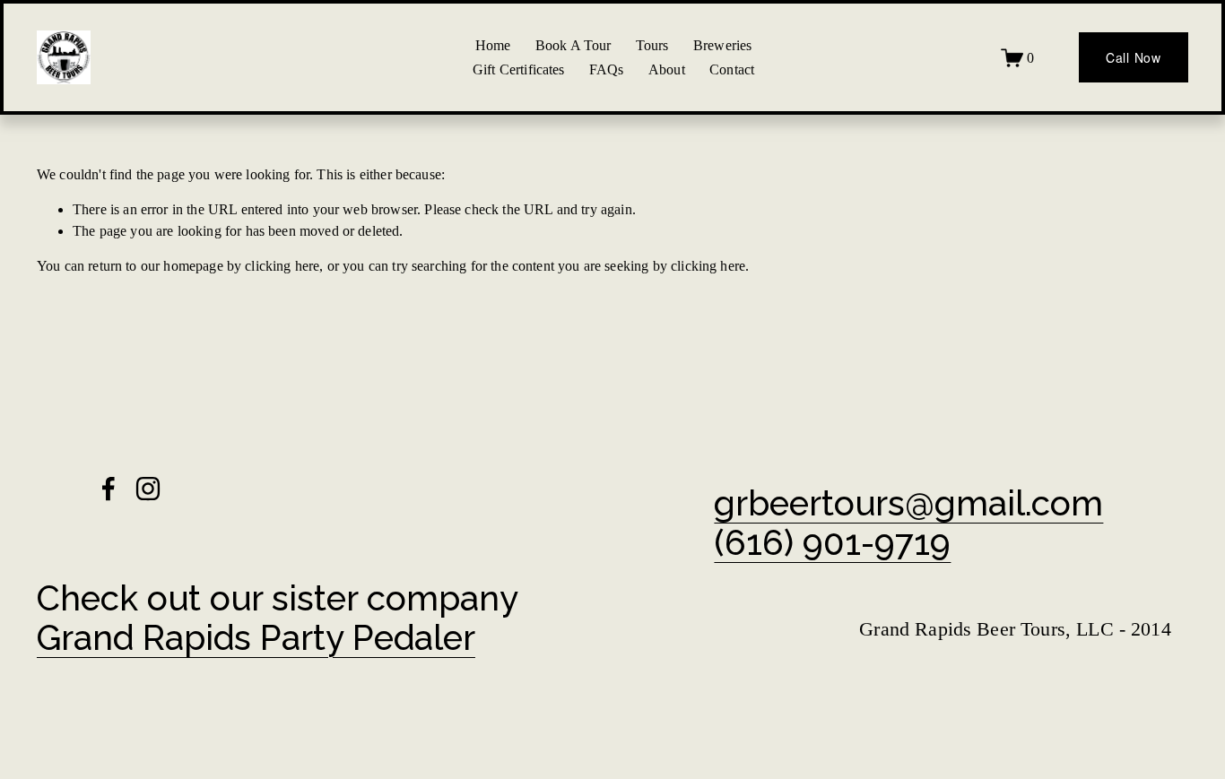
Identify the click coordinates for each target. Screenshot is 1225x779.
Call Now (1133, 57)
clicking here (282, 265)
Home (493, 45)
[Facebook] (108, 488)
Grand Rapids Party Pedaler (256, 638)
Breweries (722, 45)
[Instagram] (148, 488)
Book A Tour (573, 45)
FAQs (606, 69)
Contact (731, 69)
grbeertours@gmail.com (908, 504)
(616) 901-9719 (832, 543)
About (666, 69)
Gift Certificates (519, 69)
